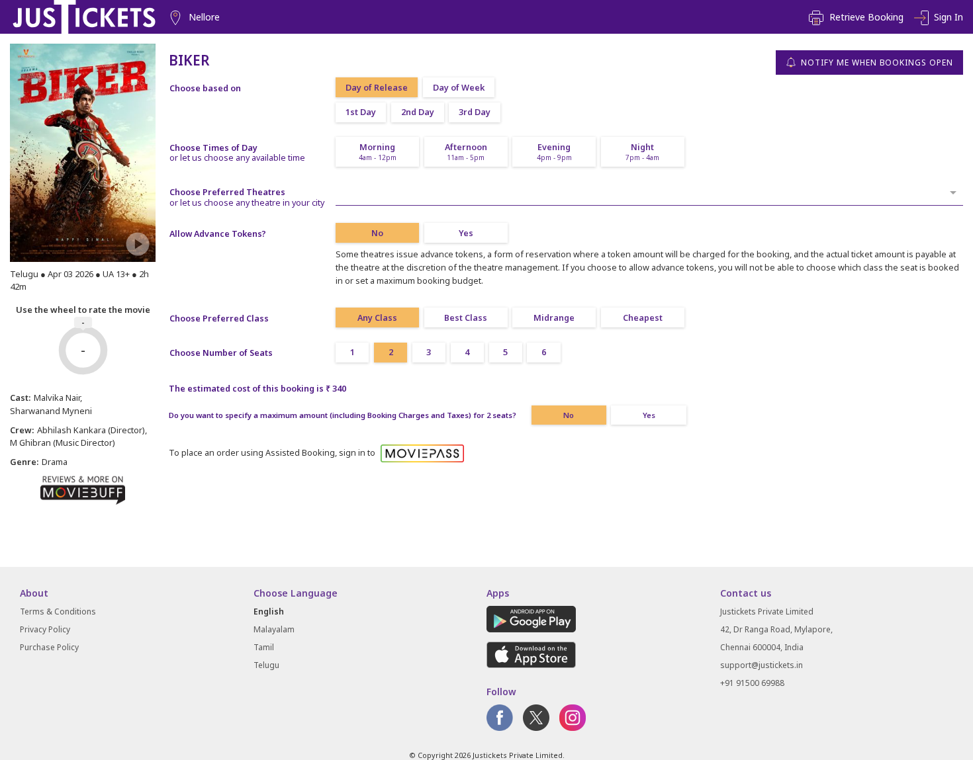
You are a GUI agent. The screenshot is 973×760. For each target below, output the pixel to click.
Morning (377, 152)
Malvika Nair (57, 397)
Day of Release (377, 87)
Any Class (377, 317)
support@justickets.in (761, 665)
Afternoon (466, 152)
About (34, 593)
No (377, 233)
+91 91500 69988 (752, 683)
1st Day (361, 112)
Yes (466, 233)
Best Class (465, 317)
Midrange (554, 317)
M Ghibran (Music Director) (62, 442)
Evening (554, 152)
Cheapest (643, 317)
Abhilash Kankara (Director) (91, 430)
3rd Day (474, 112)
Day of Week (459, 87)
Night (642, 152)
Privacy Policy (45, 629)
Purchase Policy (49, 647)
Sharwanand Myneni (51, 411)
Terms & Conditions (58, 611)
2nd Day (417, 112)
